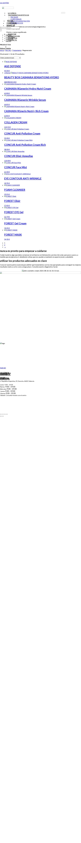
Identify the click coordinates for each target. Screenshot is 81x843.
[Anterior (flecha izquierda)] (1, 416)
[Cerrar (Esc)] (7, 414)
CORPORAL (12, 23)
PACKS (8, 41)
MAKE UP (11, 25)
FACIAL (10, 21)
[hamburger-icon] (63, 13)
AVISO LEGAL (5, 375)
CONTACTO (5, 379)
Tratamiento (16, 50)
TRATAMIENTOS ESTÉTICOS (18, 15)
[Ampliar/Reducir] (1, 414)
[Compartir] (5, 414)
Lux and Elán (4, 3)
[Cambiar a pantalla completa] (3, 414)
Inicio (2, 50)
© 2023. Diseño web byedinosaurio (13, 414)
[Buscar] (1, 30)
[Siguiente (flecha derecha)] (3, 416)
